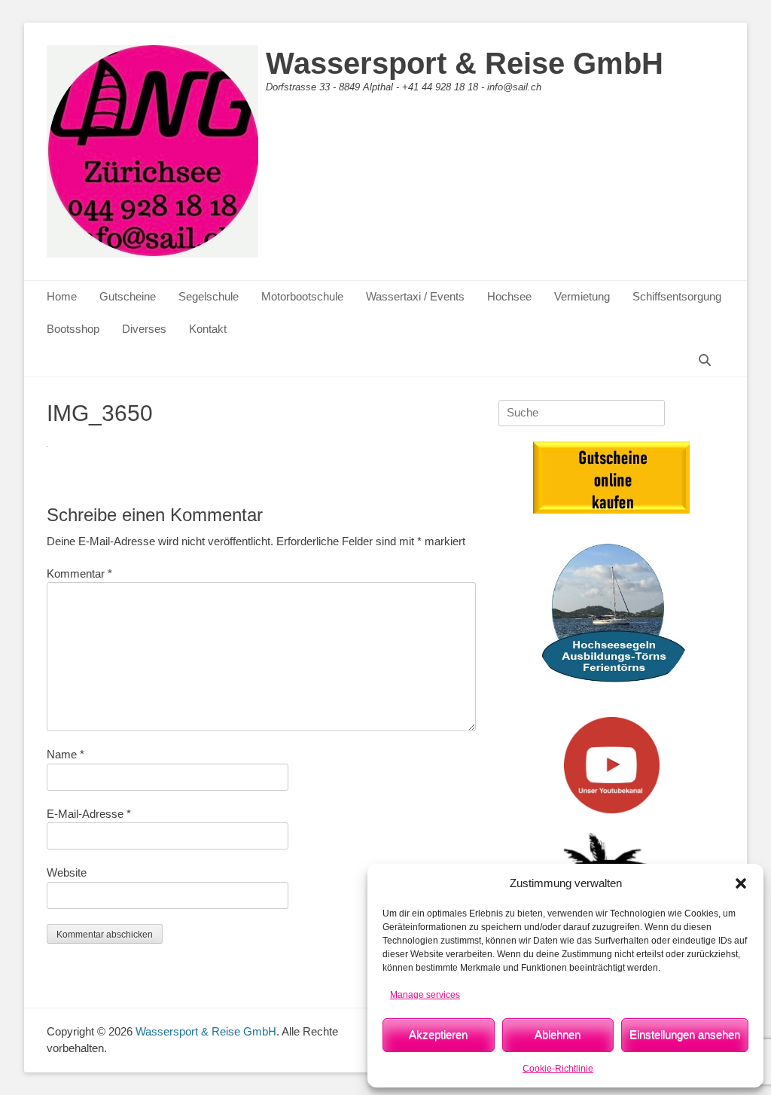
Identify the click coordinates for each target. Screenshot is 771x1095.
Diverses (144, 328)
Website (67, 872)
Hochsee (509, 296)
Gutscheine (127, 296)
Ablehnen (558, 1034)
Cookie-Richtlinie (558, 1068)
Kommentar (79, 573)
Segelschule (208, 296)
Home (62, 296)
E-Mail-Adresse (89, 813)
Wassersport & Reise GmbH (464, 63)
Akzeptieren (438, 1034)
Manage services (425, 995)
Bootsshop (73, 328)
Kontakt (208, 328)
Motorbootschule (302, 296)
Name (65, 754)
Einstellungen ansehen (684, 1034)
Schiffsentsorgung (676, 296)
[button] (740, 883)
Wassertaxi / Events (415, 296)
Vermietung (582, 296)
